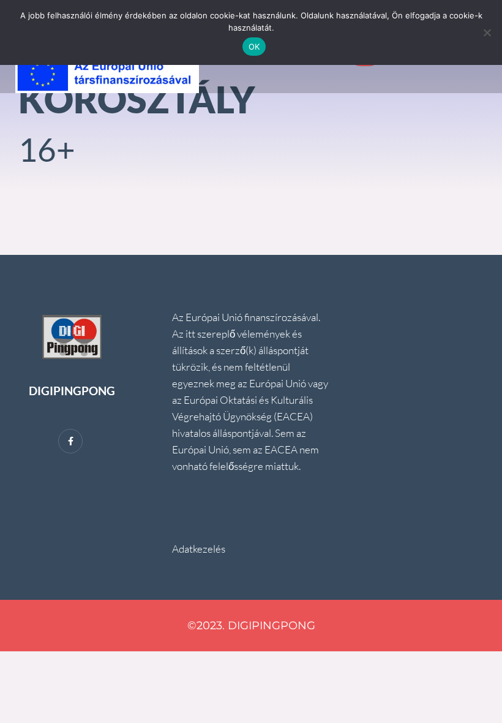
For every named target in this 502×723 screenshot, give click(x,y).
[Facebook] (70, 441)
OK (254, 46)
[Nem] (487, 32)
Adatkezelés (198, 548)
